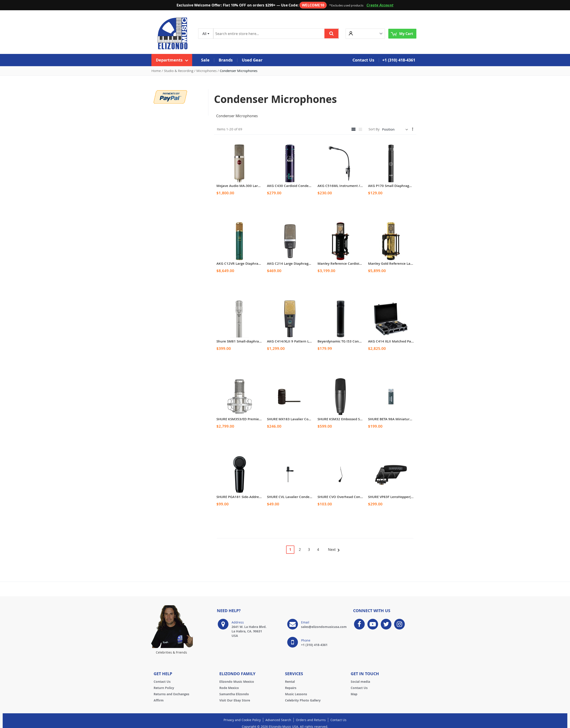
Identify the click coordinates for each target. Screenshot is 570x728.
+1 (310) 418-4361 (398, 60)
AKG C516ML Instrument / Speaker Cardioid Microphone (363, 185)
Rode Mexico (229, 688)
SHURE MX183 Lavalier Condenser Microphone (304, 419)
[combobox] (206, 34)
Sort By (374, 129)
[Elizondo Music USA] (172, 33)
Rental (290, 681)
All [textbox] (204, 33)
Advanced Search (278, 720)
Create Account (379, 5)
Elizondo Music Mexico (236, 681)
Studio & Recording (179, 70)
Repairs (290, 688)
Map (354, 694)
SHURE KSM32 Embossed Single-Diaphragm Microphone (362, 419)
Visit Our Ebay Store (234, 700)
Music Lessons (296, 694)
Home (156, 70)
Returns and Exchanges (171, 694)
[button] (365, 33)
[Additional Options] (170, 96)
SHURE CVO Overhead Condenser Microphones (355, 496)
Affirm (159, 700)
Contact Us (162, 681)
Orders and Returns (311, 720)
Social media (360, 681)
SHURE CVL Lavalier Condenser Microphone (302, 496)
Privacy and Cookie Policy (242, 720)
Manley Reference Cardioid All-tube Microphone (356, 263)
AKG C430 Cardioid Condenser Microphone (301, 185)
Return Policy (164, 688)
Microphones (207, 70)
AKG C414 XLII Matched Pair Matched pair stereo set (410, 341)
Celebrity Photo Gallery (303, 700)
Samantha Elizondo (234, 694)
